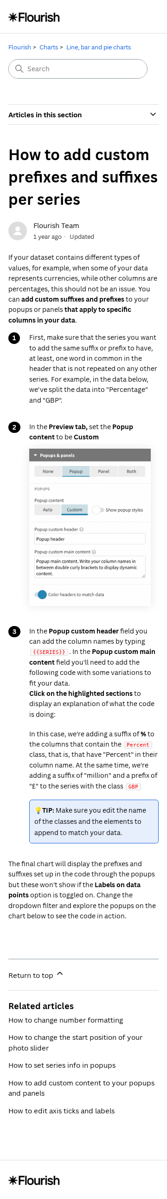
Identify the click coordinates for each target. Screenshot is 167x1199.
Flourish (19, 47)
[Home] (34, 16)
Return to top (31, 975)
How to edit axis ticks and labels (61, 1110)
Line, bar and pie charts (98, 47)
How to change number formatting (65, 1019)
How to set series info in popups (62, 1065)
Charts (48, 47)
